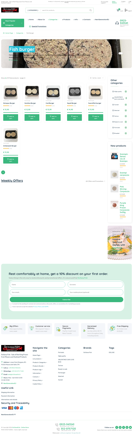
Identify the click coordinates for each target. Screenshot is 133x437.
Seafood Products (117, 249)
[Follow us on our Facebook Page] (116, 427)
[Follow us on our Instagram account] (120, 427)
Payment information (8, 396)
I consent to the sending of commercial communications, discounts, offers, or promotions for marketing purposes (46, 304)
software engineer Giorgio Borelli (70, 433)
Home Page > (37, 355)
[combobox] (33, 10)
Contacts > (36, 377)
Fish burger (6, 100)
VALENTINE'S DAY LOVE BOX (119, 98)
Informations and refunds (9, 399)
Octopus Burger (9, 103)
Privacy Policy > (38, 380)
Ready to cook (118, 122)
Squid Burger (72, 103)
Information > (37, 373)
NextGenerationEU (102, 19)
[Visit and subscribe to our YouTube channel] (130, 427)
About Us (41, 19)
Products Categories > (40, 362)
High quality (118, 91)
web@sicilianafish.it (14, 374)
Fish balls (117, 127)
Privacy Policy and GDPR (41, 306)
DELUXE (112, 352)
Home (31, 19)
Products (66, 19)
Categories (53, 19)
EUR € (130, 2)
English (123, 1)
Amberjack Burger (10, 146)
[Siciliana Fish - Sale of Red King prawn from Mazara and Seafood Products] (10, 10)
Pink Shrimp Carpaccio (124, 189)
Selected (116, 110)
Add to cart (11, 117)
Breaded (116, 133)
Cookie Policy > (38, 384)
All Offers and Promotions (95, 181)
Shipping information (7, 392)
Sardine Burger (30, 103)
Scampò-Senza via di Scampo (124, 157)
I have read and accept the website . (30, 306)
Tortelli (116, 104)
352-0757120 (68, 428)
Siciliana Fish (87, 352)
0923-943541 (124, 22)
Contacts (87, 19)
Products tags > (38, 369)
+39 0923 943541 (15, 368)
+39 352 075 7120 (17, 371)
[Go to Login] (126, 10)
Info (76, 19)
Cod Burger (50, 103)
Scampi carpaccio (124, 173)
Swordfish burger (94, 103)
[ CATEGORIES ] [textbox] (33, 10)
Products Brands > (38, 366)
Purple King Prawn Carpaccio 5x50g (124, 207)
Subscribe (66, 300)
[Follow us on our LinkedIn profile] (127, 427)
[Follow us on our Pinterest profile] (123, 427)
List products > (37, 359)
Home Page (9, 33)
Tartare (116, 116)
